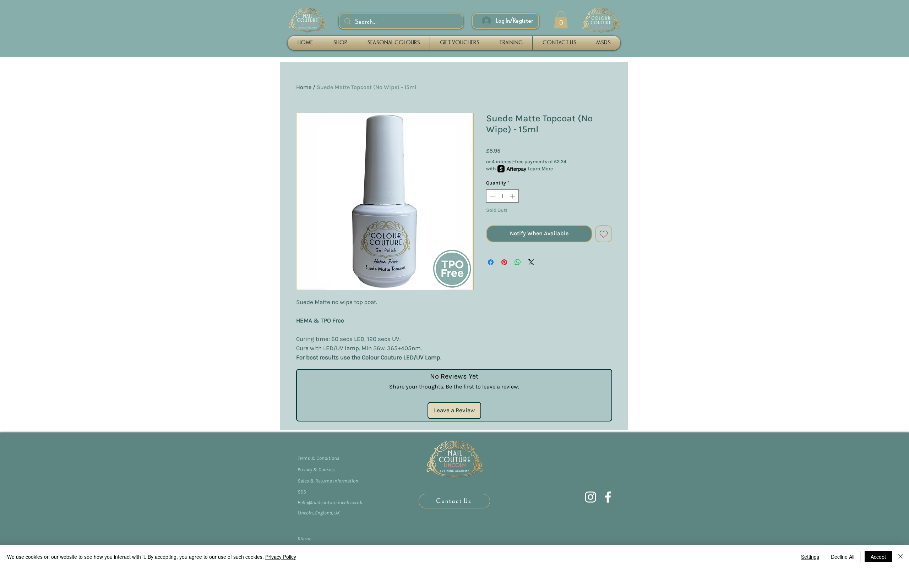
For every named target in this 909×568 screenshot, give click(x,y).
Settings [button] (810, 556)
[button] (561, 19)
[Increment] (513, 196)
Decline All (842, 556)
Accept (878, 556)
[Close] (900, 556)
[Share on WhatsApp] (517, 262)
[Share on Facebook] (490, 262)
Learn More (540, 169)
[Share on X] (531, 262)
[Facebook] (607, 497)
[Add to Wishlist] (603, 233)
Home (303, 87)
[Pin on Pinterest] (504, 262)
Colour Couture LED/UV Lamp (401, 357)
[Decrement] (491, 196)
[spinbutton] (502, 196)
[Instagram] (590, 497)
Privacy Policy (280, 556)
